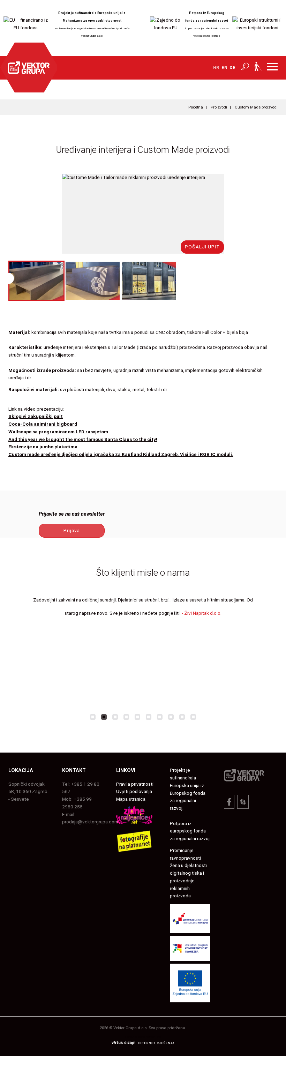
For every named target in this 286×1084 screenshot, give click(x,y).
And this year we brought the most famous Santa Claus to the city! (82, 439)
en (224, 67)
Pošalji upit (202, 246)
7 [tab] (160, 717)
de (232, 67)
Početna (195, 107)
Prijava (71, 530)
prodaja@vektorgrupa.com (90, 821)
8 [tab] (171, 717)
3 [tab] (115, 717)
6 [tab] (148, 717)
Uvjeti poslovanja (134, 791)
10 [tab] (193, 717)
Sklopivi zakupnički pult (35, 416)
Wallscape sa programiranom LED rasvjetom (58, 431)
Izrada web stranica (143, 1037)
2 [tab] (104, 717)
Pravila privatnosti (134, 784)
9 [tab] (182, 717)
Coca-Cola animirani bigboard (42, 424)
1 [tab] (93, 717)
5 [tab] (137, 717)
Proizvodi (219, 107)
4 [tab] (126, 717)
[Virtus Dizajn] (143, 1044)
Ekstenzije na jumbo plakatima (42, 446)
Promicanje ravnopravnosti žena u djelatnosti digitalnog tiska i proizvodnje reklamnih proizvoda (188, 873)
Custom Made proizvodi (256, 107)
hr (216, 67)
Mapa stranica (130, 799)
